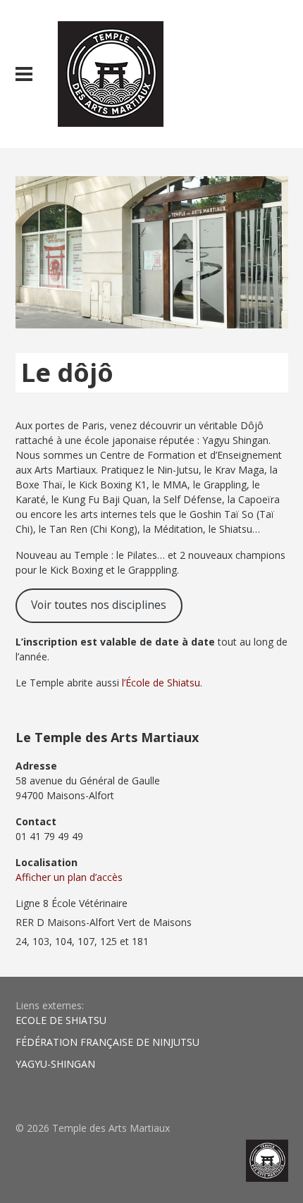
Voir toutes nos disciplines (98, 604)
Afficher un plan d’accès (69, 877)
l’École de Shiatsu (161, 682)
